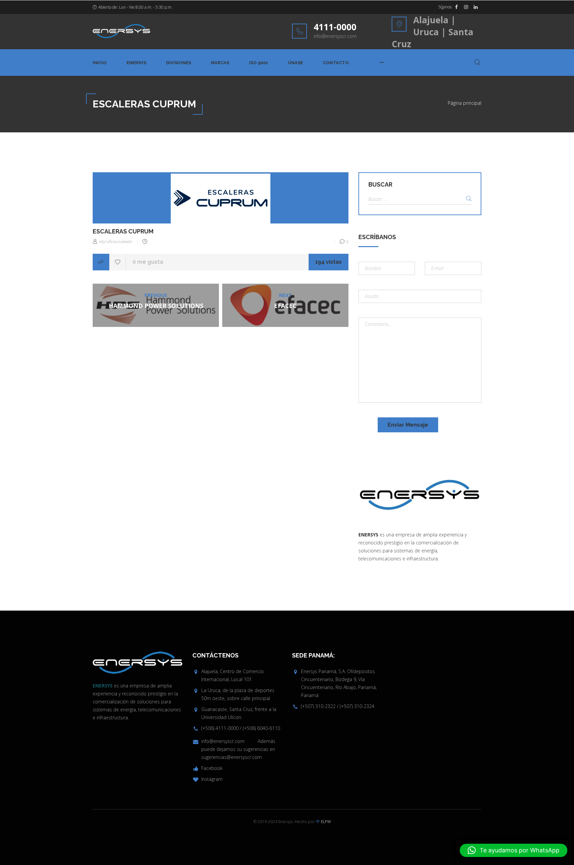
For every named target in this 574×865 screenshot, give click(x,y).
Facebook (212, 768)
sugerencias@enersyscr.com (231, 757)
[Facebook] (456, 7)
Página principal (464, 103)
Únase (295, 62)
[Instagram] (466, 7)
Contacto (336, 62)
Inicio (100, 62)
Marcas (220, 62)
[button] (513, 850)
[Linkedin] (476, 7)
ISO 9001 (258, 62)
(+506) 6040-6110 (261, 728)
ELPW (326, 821)
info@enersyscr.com (335, 36)
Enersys (136, 62)
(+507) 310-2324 (357, 706)
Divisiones (178, 62)
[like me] (117, 262)
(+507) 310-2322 (318, 706)
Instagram (212, 779)
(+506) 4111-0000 (220, 728)
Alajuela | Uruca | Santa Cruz (432, 32)
